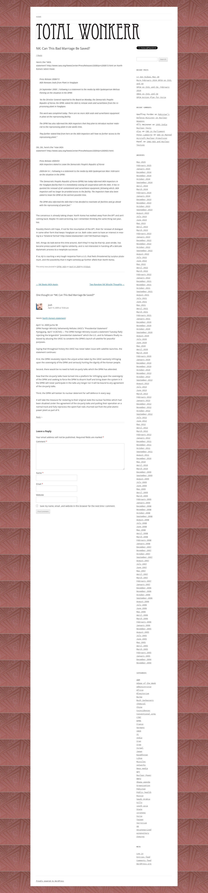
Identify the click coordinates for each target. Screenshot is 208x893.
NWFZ (139, 779)
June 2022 (142, 261)
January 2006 (143, 625)
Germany (140, 727)
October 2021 (143, 288)
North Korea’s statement (54, 318)
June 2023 (142, 220)
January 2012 (143, 438)
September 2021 (144, 291)
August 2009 (143, 479)
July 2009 (142, 482)
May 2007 (141, 571)
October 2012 (143, 411)
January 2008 (143, 544)
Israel (140, 748)
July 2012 (142, 417)
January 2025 (143, 169)
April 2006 (142, 615)
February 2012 (144, 435)
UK (138, 826)
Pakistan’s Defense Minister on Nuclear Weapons (153, 117)
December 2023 (144, 199)
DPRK (59, 266)
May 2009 (141, 489)
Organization (143, 785)
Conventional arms (146, 714)
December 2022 (144, 240)
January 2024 (143, 196)
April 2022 (142, 268)
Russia (140, 796)
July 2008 (142, 523)
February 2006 (144, 622)
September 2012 (144, 414)
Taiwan (140, 819)
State (139, 809)
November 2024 (144, 176)
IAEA (64, 266)
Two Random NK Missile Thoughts (107, 284)
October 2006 (143, 595)
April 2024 (142, 186)
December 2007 (144, 547)
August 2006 (143, 601)
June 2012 (142, 421)
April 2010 (142, 465)
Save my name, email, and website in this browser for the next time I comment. (77, 506)
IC (138, 734)
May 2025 (141, 162)
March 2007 (142, 578)
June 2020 (142, 343)
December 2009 (144, 472)
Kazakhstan (142, 755)
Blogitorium (143, 693)
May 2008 (141, 530)
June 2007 (142, 567)
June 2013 (142, 390)
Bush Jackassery (145, 700)
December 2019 (144, 363)
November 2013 (144, 373)
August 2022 (143, 254)
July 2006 (142, 605)
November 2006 (144, 591)
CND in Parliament (155, 131)
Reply (38, 417)
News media (142, 768)
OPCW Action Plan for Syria (151, 97)
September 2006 (144, 598)
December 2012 (144, 404)
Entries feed (143, 857)
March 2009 (142, 496)
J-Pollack (86, 266)
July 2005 (142, 636)
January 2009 (143, 503)
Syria (139, 816)
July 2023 (142, 216)
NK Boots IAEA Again (47, 284)
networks (141, 765)
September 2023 (144, 210)
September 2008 (144, 516)
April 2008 (142, 533)
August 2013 (143, 383)
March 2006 (142, 618)
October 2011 (143, 448)
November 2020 (144, 325)
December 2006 (144, 588)
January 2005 (143, 656)
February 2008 (144, 540)
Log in (140, 854)
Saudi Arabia (143, 799)
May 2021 (141, 305)
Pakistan (141, 789)
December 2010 (144, 458)
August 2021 (143, 295)
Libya (139, 758)
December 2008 (144, 506)
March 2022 (142, 271)
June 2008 (142, 526)
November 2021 (144, 285)
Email (39, 484)
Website (40, 495)
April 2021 (142, 308)
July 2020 (142, 339)
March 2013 (142, 394)
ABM (138, 680)
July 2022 (142, 257)
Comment (41, 441)
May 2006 (141, 612)
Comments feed (144, 860)
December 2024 (144, 172)
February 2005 (144, 653)
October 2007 (143, 554)
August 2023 (143, 213)
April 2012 (142, 428)
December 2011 (144, 441)
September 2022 (144, 251)
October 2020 (143, 329)
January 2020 (143, 360)
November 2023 (144, 203)
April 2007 (142, 574)
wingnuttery (143, 833)
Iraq (139, 745)
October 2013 (143, 377)
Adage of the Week (146, 683)
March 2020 (142, 353)
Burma (139, 697)
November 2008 (144, 509)
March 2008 (142, 537)
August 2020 (143, 336)
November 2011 (144, 445)
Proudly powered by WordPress (50, 881)
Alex (139, 131)
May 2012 (141, 424)
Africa (140, 690)
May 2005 (141, 642)
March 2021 (142, 312)
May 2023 (141, 223)
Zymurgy (140, 837)
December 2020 (144, 322)
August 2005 (143, 632)
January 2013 (143, 400)
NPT (138, 772)
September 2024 (144, 182)
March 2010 (142, 469)
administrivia (144, 687)
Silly (139, 802)
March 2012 (142, 431)
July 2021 (142, 298)
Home (38, 17)
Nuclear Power (144, 775)
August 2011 (143, 455)
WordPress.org (144, 864)
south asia (142, 806)
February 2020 (144, 356)
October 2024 (143, 179)
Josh (50, 304)
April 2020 (142, 349)
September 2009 (144, 475)
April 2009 (142, 492)
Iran (139, 741)
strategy (141, 813)
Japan (139, 751)
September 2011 (144, 452)
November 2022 (144, 244)
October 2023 (143, 206)
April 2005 (142, 646)
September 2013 (144, 380)
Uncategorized (144, 830)
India (139, 738)
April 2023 (142, 227)
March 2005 (142, 649)
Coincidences (143, 710)
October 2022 (143, 247)
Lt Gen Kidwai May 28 (148, 77)
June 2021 (142, 302)
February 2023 (144, 234)
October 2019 (143, 370)
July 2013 (142, 387)
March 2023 (142, 230)
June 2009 (142, 486)
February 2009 (144, 499)
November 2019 (144, 366)
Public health (144, 792)
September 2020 (144, 332)
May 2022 (141, 264)
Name (39, 473)
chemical (141, 704)
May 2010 (141, 462)
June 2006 (142, 608)
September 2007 (144, 557)
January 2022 (143, 278)
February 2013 (144, 397)
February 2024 (144, 193)
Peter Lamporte (144, 135)
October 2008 (143, 513)
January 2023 (143, 237)
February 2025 (144, 165)
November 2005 (144, 629)
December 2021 (144, 281)
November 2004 (144, 663)
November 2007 (144, 550)
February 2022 (144, 274)
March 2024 (142, 189)
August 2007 (143, 561)
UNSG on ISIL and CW (147, 94)
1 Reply (39, 55)
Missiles (141, 762)
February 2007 (144, 581)
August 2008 (143, 520)
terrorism (142, 823)
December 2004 (144, 659)
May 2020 (141, 346)
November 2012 (144, 407)
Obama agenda (143, 782)
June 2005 (142, 639)
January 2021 (143, 319)
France (140, 724)
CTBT (139, 717)
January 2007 (143, 584)
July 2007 (142, 564)
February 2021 (144, 315)
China (139, 707)
